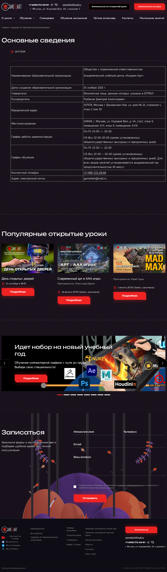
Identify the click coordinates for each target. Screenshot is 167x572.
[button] (4, 363)
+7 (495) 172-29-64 (95, 172)
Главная (5, 27)
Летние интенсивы (105, 18)
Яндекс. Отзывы (73, 544)
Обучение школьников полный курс (101, 529)
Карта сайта (90, 554)
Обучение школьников (74, 18)
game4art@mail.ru (72, 5)
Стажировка (47, 18)
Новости (89, 544)
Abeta (162, 568)
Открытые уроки (73, 535)
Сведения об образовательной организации (30, 27)
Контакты (127, 18)
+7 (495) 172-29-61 (39, 5)
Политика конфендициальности (14, 568)
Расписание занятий (152, 18)
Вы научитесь (37, 533)
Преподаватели (37, 529)
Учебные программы (71, 529)
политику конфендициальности (130, 485)
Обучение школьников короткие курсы (99, 534)
